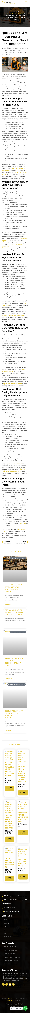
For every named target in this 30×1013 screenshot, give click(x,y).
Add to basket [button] (9, 788)
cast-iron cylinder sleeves (14, 463)
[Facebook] (3, 984)
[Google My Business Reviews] (13, 984)
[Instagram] (6, 984)
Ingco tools (22, 523)
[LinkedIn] (10, 984)
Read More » (8, 604)
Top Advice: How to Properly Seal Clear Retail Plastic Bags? (14, 612)
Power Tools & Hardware (15, 13)
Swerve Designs (9, 999)
